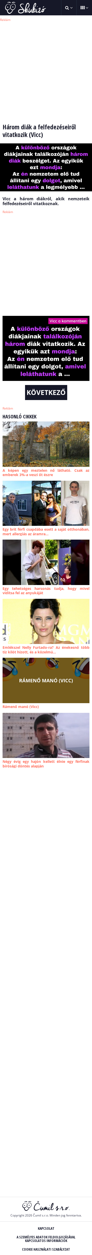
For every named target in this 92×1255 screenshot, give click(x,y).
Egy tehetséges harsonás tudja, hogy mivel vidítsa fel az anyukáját (46, 590)
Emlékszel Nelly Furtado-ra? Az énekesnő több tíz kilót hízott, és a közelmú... (46, 649)
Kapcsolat (46, 1228)
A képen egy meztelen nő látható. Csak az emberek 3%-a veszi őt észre (46, 472)
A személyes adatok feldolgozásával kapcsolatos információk (46, 1239)
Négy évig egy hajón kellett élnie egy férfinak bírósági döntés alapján (46, 763)
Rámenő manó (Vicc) (21, 706)
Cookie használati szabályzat (46, 1249)
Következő (46, 392)
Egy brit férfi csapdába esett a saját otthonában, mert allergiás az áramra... (46, 531)
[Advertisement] (46, 69)
